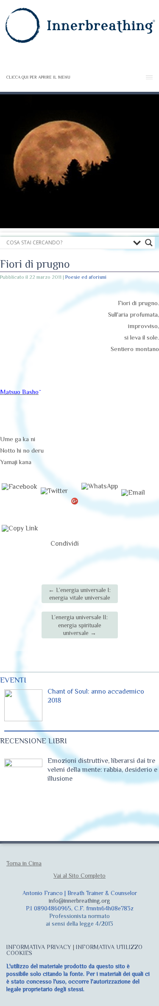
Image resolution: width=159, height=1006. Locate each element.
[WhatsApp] (100, 502)
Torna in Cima (24, 863)
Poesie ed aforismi (85, 277)
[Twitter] (54, 501)
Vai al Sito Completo (79, 875)
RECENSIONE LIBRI (33, 741)
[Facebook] (19, 501)
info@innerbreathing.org (79, 900)
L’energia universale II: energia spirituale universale (79, 625)
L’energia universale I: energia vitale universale (79, 594)
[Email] (133, 501)
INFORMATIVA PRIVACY (38, 947)
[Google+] (75, 502)
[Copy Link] (20, 544)
